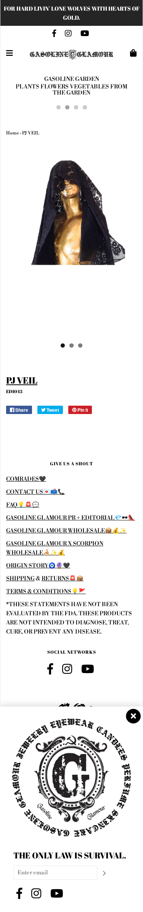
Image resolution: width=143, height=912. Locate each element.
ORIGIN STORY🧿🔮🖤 (38, 565)
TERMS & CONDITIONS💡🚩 (46, 591)
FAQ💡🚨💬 (22, 505)
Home (12, 133)
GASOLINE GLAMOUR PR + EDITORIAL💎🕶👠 (70, 518)
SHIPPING (20, 578)
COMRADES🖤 (26, 479)
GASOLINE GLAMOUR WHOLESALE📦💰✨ (66, 530)
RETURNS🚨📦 (63, 578)
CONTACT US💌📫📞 (35, 492)
